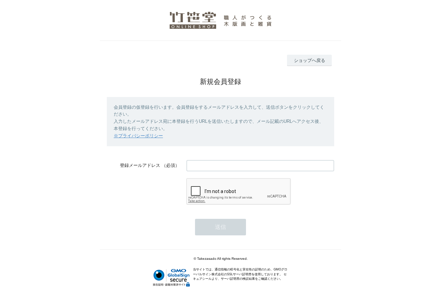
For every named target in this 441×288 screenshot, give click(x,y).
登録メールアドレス (140, 165)
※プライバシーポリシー (138, 135)
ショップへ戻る (309, 60)
